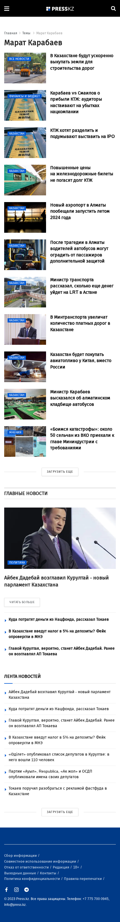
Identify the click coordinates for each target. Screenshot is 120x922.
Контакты (48, 873)
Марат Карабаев (49, 33)
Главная (10, 33)
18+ (76, 867)
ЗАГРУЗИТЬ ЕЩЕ (60, 472)
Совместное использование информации (40, 861)
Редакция (61, 867)
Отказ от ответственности (27, 867)
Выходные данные (20, 873)
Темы (26, 33)
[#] (60, 8)
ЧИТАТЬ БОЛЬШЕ (22, 602)
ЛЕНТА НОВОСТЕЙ (22, 676)
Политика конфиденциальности (32, 879)
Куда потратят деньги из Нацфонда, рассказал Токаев (59, 619)
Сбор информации (21, 855)
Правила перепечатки (83, 879)
